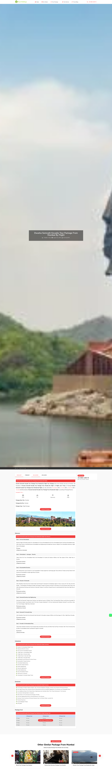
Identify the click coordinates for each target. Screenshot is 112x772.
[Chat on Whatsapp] (110, 615)
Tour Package (55, 2)
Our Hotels (45, 2)
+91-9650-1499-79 (83, 478)
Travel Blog (75, 2)
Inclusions (35, 475)
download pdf (66, 237)
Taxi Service (66, 2)
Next (99, 755)
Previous (12, 755)
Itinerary (27, 475)
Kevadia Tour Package (22, 468)
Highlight (19, 475)
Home (37, 2)
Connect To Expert (45, 509)
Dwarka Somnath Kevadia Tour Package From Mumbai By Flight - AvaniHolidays (21, 2)
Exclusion (44, 475)
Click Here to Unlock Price (45, 720)
